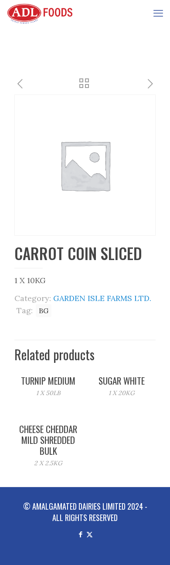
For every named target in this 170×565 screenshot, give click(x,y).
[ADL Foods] (42, 13)
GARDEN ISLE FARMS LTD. (102, 298)
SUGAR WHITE (122, 380)
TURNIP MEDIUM (48, 380)
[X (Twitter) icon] (89, 533)
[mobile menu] (158, 13)
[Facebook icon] (80, 533)
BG (43, 310)
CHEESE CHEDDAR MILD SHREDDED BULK (48, 439)
